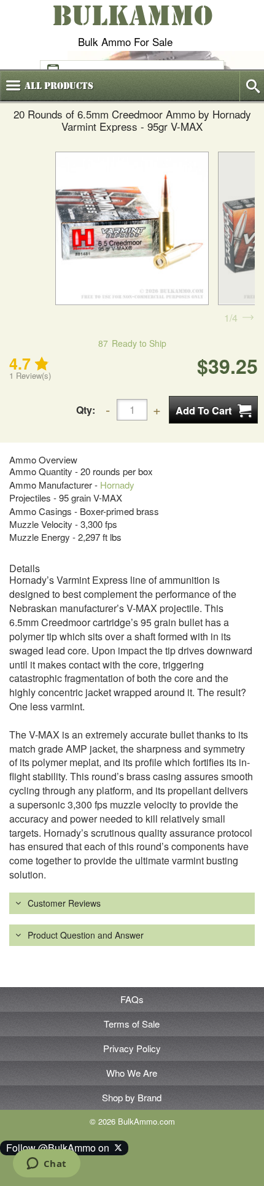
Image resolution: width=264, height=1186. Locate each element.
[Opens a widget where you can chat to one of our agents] (46, 1164)
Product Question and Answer (86, 935)
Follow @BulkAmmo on (60, 1148)
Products (59, 86)
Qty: (85, 410)
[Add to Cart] (213, 410)
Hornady (117, 484)
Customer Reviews (64, 903)
